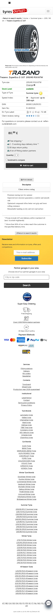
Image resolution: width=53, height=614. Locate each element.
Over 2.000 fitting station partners (26, 322)
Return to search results (12, 18)
